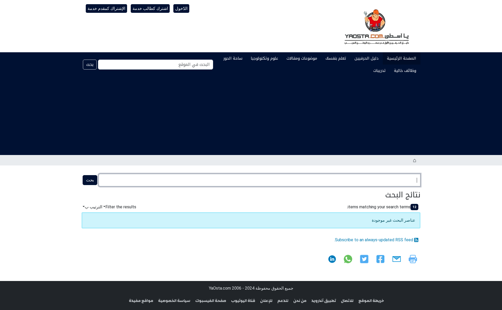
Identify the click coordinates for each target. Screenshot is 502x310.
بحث (89, 64)
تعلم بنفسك (336, 58)
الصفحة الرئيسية (401, 58)
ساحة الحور (232, 58)
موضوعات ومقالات (302, 58)
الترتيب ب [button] (93, 206)
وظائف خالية (405, 70)
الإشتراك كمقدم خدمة (106, 8)
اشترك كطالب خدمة (150, 8)
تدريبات (379, 70)
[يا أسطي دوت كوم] (376, 26)
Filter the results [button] (120, 206)
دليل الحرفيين (367, 58)
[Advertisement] (251, 115)
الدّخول (181, 8)
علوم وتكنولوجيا (264, 58)
